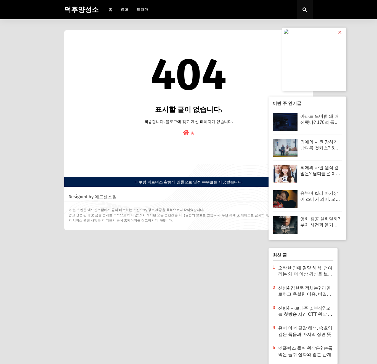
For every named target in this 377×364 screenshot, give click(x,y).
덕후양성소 (81, 10)
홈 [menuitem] (110, 9)
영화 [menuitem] (124, 9)
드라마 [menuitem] (142, 9)
